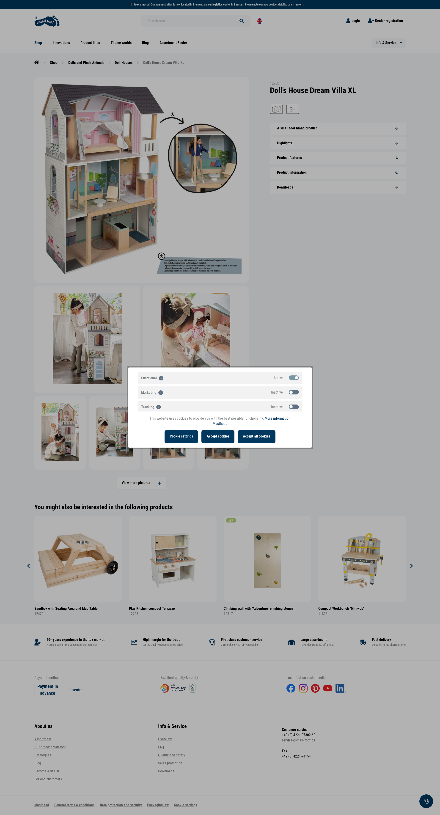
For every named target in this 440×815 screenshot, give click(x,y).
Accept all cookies (256, 436)
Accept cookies (218, 436)
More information (277, 418)
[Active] (294, 377)
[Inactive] (294, 392)
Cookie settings (181, 436)
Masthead (220, 424)
